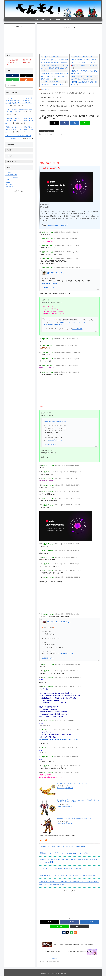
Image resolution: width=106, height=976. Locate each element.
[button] (79, 926)
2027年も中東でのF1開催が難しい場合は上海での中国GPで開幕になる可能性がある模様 (66, 106)
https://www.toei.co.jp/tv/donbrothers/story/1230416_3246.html (58, 739)
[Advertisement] (69, 40)
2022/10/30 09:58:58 (50, 444)
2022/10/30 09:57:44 (48, 658)
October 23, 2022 (77, 329)
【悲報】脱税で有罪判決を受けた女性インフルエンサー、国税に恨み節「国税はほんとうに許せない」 (54, 68)
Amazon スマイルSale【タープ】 (51, 84)
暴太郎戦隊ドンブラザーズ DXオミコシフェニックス (72, 783)
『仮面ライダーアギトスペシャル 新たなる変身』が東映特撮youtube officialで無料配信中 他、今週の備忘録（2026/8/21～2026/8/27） (18, 100)
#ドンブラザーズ (68, 322)
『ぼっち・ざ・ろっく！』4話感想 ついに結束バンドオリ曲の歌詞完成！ (61, 868)
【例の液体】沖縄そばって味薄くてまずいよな (54, 97)
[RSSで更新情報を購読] (75, 932)
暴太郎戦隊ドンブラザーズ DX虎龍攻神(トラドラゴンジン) (74, 818)
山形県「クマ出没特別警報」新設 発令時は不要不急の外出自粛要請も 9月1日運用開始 (66, 101)
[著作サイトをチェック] (64, 932)
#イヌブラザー (77, 322)
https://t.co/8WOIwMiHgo (55, 440)
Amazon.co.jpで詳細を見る (65, 788)
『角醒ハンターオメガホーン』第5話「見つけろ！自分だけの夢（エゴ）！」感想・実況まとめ (19, 121)
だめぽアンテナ (10, 187)
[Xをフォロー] (67, 932)
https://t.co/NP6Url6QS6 (49, 283)
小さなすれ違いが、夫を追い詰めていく (83, 57)
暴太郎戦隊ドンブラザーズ (47, 131)
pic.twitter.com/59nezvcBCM (54, 324)
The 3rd (7, 182)
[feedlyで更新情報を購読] (71, 932)
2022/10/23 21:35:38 (48, 287)
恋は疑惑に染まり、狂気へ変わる (51, 57)
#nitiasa (60, 322)
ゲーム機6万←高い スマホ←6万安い (52, 81)
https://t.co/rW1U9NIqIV (67, 653)
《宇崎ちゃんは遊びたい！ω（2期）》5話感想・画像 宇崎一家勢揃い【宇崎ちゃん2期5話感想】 (68, 875)
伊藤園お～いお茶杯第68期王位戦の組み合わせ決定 (55, 110)
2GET (7, 179)
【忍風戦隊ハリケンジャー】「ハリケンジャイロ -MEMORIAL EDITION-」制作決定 (64, 853)
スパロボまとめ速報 (11, 175)
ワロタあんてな (10, 184)
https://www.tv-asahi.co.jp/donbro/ (57, 225)
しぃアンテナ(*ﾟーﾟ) (11, 177)
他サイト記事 (45, 89)
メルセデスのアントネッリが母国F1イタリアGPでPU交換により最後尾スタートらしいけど (67, 93)
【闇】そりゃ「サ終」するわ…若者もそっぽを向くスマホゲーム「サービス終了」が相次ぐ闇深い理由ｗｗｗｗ (54, 76)
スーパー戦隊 (44, 134)
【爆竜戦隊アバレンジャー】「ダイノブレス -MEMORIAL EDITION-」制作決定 (62, 846)
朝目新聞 (8, 172)
